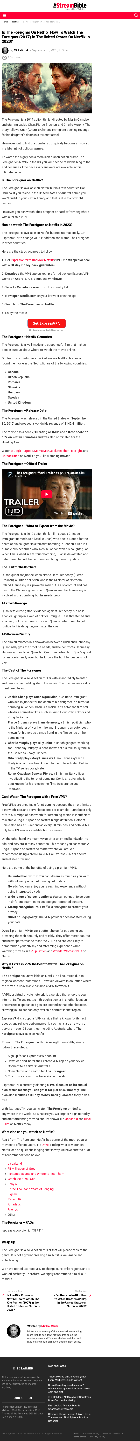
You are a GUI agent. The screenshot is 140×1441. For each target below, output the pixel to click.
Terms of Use (79, 1437)
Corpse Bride (10, 456)
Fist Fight (76, 451)
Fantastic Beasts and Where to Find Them (36, 1173)
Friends (13, 1209)
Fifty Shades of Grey (21, 1168)
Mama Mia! (41, 451)
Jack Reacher (59, 451)
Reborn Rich (16, 1199)
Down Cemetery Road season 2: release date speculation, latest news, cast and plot (69, 1388)
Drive (45, 1145)
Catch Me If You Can (21, 1179)
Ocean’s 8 (71, 1119)
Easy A (12, 1184)
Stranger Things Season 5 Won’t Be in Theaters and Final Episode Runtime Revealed (69, 1417)
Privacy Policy (97, 1437)
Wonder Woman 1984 (67, 951)
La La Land (15, 1163)
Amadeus (14, 1204)
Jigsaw (13, 1194)
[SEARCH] (136, 15)
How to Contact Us (113, 1434)
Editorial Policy (91, 1434)
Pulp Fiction (39, 951)
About (76, 1434)
